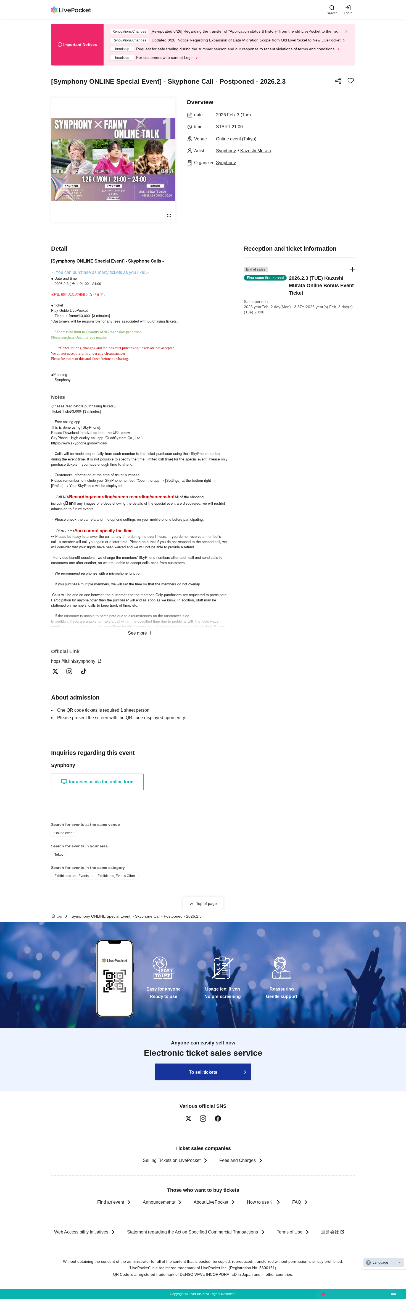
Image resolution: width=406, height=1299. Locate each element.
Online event (63, 833)
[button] (299, 291)
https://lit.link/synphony (73, 661)
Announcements (159, 1202)
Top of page (206, 903)
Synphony (226, 150)
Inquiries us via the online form (101, 781)
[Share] (338, 81)
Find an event (110, 1202)
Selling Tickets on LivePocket (172, 1160)
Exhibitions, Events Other (116, 876)
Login (348, 13)
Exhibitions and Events (71, 876)
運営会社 (330, 1232)
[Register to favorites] (351, 81)
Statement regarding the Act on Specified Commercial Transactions (192, 1232)
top (59, 916)
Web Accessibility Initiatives (81, 1232)
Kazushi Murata (255, 150)
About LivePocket (211, 1202)
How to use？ (260, 1202)
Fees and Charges (237, 1160)
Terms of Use (289, 1232)
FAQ (296, 1202)
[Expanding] (113, 160)
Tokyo (58, 855)
